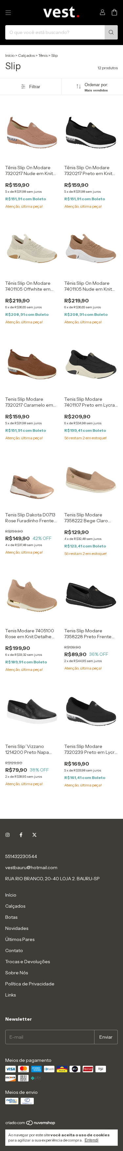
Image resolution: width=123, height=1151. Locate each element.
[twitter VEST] (34, 835)
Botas (11, 917)
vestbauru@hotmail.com (31, 867)
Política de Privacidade (29, 984)
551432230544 (21, 856)
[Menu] (8, 13)
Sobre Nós (16, 973)
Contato (14, 950)
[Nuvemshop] (30, 1124)
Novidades (16, 928)
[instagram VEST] (7, 835)
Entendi (91, 1140)
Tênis (43, 55)
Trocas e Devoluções (27, 962)
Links (10, 995)
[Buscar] (111, 32)
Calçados (26, 55)
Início (9, 55)
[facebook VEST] (21, 835)
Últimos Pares (19, 939)
